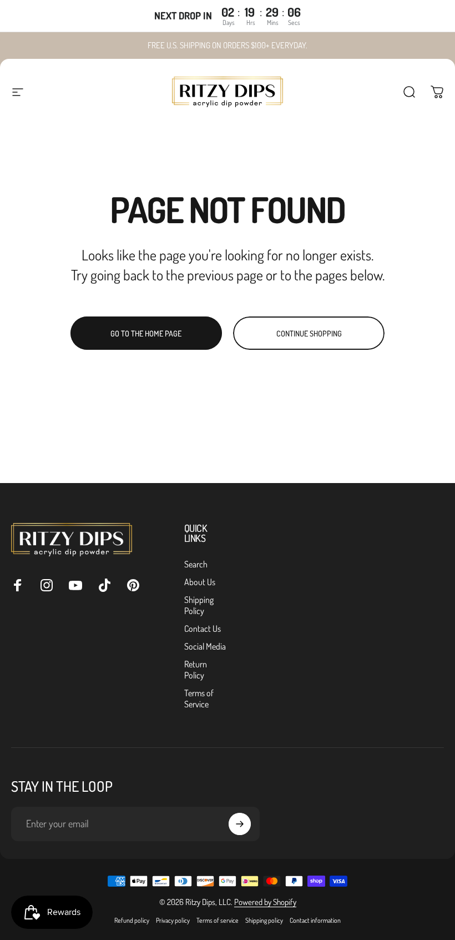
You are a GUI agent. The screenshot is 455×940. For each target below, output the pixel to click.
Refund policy (131, 920)
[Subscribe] (240, 824)
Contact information (315, 920)
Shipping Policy (199, 605)
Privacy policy (173, 920)
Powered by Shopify (265, 902)
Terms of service (217, 920)
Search (196, 564)
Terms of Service (199, 698)
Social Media (205, 646)
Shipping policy (264, 920)
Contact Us (202, 628)
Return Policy (195, 669)
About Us (199, 581)
